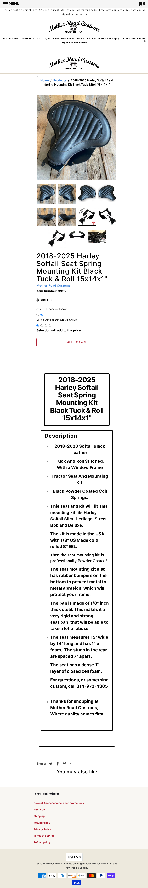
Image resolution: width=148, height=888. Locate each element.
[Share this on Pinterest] (64, 764)
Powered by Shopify (77, 867)
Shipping (39, 816)
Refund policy (42, 842)
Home (44, 80)
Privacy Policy (42, 829)
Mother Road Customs (53, 285)
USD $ (74, 857)
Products (59, 80)
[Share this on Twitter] (50, 764)
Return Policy (42, 822)
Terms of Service (44, 835)
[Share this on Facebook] (57, 764)
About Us (39, 809)
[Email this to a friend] (71, 764)
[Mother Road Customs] (74, 27)
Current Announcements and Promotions (59, 803)
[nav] (11, 4)
